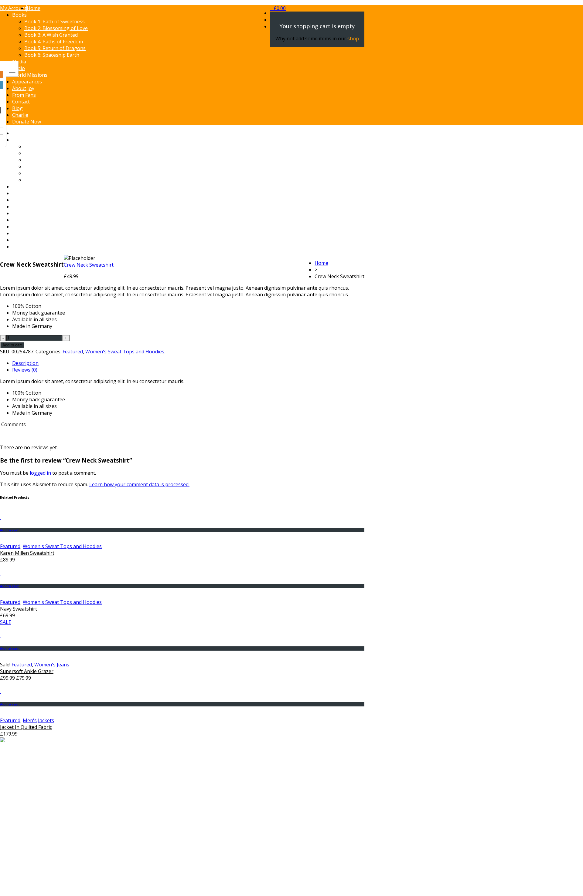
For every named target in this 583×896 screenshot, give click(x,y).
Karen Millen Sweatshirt (27, 553)
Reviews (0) (24, 369)
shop (353, 38)
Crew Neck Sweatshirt (89, 264)
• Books (20, 815)
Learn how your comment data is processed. (139, 484)
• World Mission (30, 828)
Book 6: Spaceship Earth (51, 55)
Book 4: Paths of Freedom (53, 41)
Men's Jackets (38, 720)
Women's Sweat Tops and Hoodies (124, 351)
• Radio (20, 821)
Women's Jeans (51, 664)
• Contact (22, 848)
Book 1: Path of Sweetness (54, 21)
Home (321, 263)
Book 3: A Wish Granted (51, 35)
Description (25, 363)
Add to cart (12, 345)
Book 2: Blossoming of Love (56, 28)
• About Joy (24, 835)
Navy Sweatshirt (18, 608)
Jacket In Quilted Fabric (26, 727)
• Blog (19, 855)
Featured (73, 351)
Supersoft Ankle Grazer (26, 671)
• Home (20, 808)
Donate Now (26, 121)
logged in (40, 473)
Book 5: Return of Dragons (55, 48)
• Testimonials (28, 841)
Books (19, 15)
